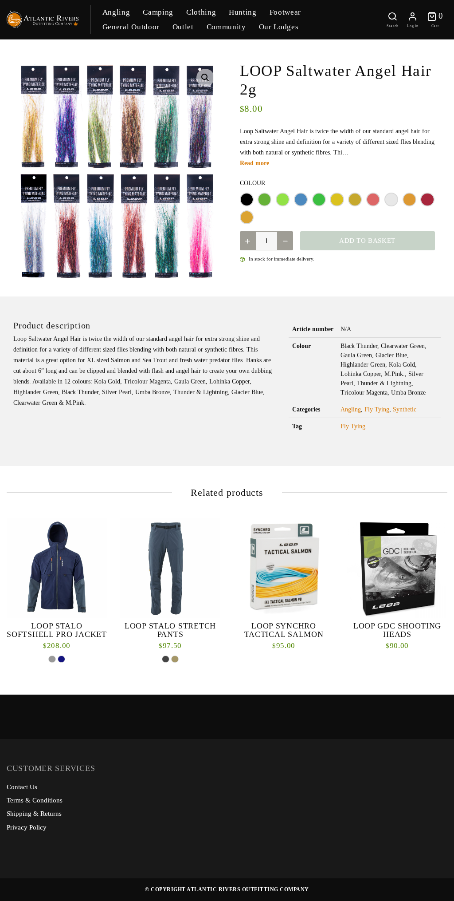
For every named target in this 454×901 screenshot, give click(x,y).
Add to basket (367, 240)
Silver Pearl (391, 199)
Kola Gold (337, 199)
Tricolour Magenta (427, 199)
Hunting (243, 12)
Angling (116, 12)
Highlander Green (319, 199)
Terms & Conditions (35, 800)
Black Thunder (247, 199)
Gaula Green (283, 199)
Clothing (201, 12)
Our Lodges (279, 27)
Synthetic (404, 409)
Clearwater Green (264, 199)
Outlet (183, 27)
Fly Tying (376, 409)
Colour (252, 183)
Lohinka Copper (355, 199)
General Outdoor (131, 27)
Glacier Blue (301, 199)
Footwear (285, 12)
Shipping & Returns (34, 813)
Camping (158, 12)
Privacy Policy (27, 827)
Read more (254, 163)
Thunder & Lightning (409, 199)
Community (226, 27)
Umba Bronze (247, 217)
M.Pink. (373, 199)
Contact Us (22, 786)
